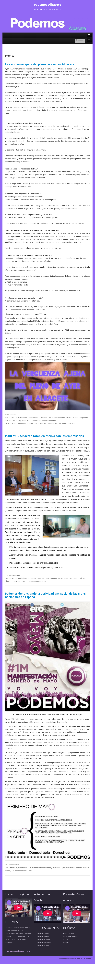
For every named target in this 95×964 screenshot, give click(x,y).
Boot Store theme (84, 958)
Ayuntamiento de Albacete (37, 417)
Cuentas (66, 942)
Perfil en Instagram (42, 942)
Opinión (34, 420)
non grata (26, 420)
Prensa (75, 417)
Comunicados (53, 417)
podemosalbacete (68, 423)
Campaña (31, 578)
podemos (45, 420)
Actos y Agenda (68, 933)
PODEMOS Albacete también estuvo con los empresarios (44, 436)
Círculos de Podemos (70, 936)
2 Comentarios (10, 414)
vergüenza (38, 423)
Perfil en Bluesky (41, 933)
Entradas (38, 578)
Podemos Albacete (47, 4)
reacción (30, 423)
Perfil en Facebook (42, 939)
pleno (39, 420)
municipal (19, 420)
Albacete (12, 420)
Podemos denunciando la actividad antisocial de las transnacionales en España (46, 595)
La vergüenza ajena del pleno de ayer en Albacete (39, 64)
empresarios (73, 578)
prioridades (22, 423)
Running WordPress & (68, 958)
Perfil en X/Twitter (42, 945)
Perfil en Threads (41, 936)
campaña (64, 578)
